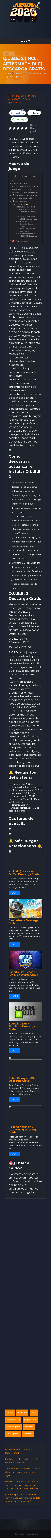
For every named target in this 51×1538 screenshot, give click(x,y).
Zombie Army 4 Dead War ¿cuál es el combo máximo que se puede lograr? (22, 1472)
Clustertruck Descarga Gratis (28, 213)
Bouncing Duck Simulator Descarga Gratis (27, 224)
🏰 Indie (9, 54)
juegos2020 (30, 1419)
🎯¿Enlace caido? (20, 241)
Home (6, 73)
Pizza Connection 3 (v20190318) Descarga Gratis (28, 236)
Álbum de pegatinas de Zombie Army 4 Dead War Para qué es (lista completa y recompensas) (22, 1498)
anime (10, 1412)
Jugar (14, 893)
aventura (22, 1412)
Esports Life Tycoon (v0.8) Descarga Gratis (28, 218)
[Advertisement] (25, 1301)
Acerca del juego (20, 183)
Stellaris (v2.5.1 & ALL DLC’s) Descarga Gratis (28, 208)
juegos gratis (13, 1426)
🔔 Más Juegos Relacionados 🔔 (20, 202)
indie (33, 96)
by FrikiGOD (17, 96)
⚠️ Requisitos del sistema (24, 195)
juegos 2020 (14, 99)
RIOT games (13, 1433)
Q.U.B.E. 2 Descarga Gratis (25, 192)
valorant (28, 1433)
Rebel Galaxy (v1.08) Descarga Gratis (27, 230)
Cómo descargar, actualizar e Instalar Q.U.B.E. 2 (25, 187)
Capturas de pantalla (22, 198)
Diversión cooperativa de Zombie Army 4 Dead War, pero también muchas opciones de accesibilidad (22, 1485)
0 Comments (30, 99)
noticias (29, 1426)
